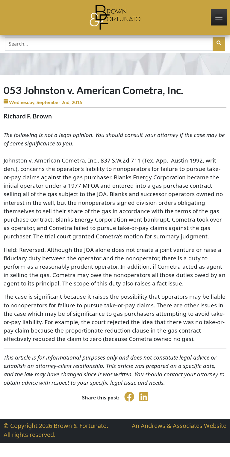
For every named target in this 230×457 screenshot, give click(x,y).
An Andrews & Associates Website (179, 426)
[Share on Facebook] (129, 401)
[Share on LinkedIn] (143, 401)
